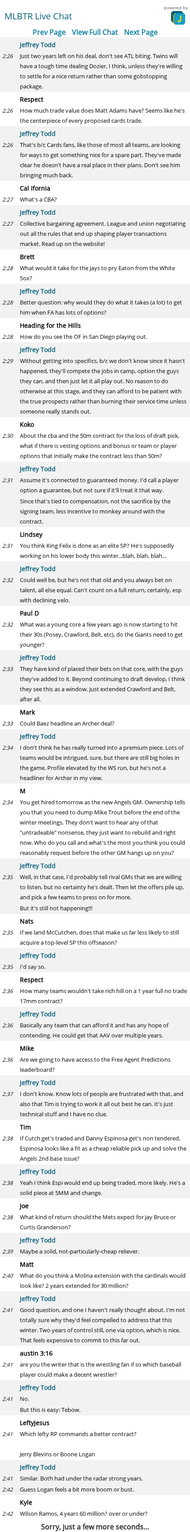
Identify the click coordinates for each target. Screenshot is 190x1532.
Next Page (141, 32)
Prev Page (49, 32)
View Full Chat (95, 32)
